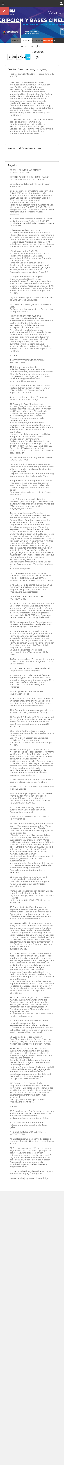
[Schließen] (4, 11)
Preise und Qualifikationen (24, 148)
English (19, 56)
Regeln (12, 165)
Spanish (10, 56)
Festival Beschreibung (27, 69)
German (28, 56)
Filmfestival (17, 40)
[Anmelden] (61, 3)
